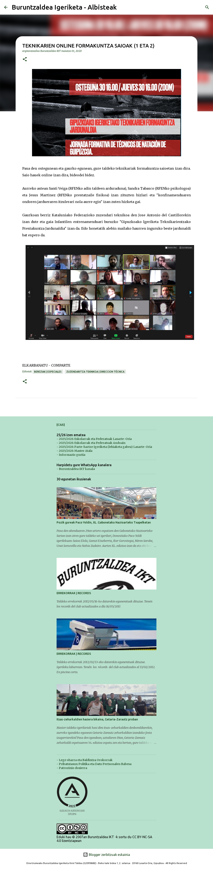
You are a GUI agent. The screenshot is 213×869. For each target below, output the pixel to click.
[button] (24, 59)
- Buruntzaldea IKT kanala (76, 469)
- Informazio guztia (71, 455)
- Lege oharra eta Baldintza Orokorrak (85, 760)
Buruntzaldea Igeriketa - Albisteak (64, 7)
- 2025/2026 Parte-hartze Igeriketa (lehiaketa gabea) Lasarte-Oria (104, 447)
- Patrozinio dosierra (72, 768)
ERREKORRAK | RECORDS (74, 593)
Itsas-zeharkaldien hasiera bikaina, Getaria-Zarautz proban (97, 719)
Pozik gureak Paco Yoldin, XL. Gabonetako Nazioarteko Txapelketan (104, 522)
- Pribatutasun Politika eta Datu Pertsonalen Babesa (94, 764)
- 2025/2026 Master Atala (74, 451)
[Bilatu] (207, 7)
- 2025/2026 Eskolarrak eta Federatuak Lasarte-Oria (94, 439)
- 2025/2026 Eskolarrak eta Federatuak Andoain (91, 443)
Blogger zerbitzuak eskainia (109, 854)
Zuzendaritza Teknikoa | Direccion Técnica (95, 371)
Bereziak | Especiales (48, 371)
